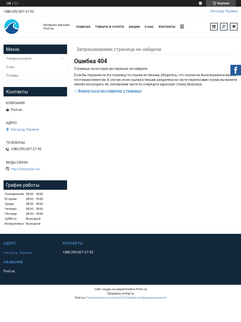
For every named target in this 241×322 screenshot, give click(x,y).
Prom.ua (141, 289)
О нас (149, 27)
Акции (134, 27)
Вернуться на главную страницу (110, 90)
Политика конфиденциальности (145, 297)
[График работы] (214, 26)
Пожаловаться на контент (104, 297)
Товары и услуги (109, 27)
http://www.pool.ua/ (25, 169)
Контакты (167, 27)
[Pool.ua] (21, 26)
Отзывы (12, 75)
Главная (83, 27)
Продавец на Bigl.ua (120, 293)
